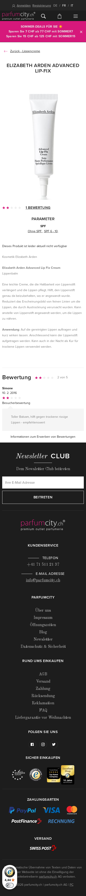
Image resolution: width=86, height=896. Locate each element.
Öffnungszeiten (43, 625)
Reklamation (43, 703)
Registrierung (41, 5)
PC (71, 885)
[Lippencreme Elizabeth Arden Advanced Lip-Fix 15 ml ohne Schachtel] (43, 145)
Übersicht (76, 16)
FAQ (43, 710)
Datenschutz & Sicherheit (43, 647)
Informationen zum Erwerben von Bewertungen (43, 437)
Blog (43, 632)
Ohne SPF (35, 231)
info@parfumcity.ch (43, 580)
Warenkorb (59, 15)
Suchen (43, 15)
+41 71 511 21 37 (43, 565)
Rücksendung (43, 696)
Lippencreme (31, 51)
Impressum (43, 618)
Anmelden (24, 5)
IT (72, 5)
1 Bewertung (38, 207)
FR (64, 5)
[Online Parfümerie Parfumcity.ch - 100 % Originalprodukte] (18, 16)
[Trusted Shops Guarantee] (38, 774)
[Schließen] (81, 31)
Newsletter (43, 639)
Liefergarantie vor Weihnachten (43, 718)
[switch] (10, 885)
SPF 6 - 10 (51, 231)
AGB (43, 674)
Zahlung (43, 689)
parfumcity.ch (48, 876)
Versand (43, 682)
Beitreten (43, 497)
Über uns (43, 611)
